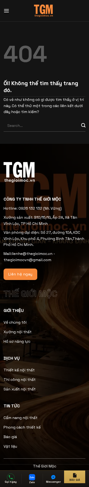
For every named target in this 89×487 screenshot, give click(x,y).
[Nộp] (83, 126)
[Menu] (6, 10)
